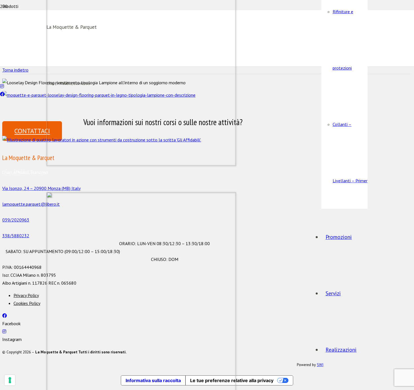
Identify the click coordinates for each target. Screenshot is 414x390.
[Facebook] (2, 94)
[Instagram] (2, 86)
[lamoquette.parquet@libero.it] (1, 78)
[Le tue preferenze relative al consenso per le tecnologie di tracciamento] (10, 380)
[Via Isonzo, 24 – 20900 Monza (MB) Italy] (162, 180)
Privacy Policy (26, 295)
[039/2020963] (1, 70)
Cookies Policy (27, 303)
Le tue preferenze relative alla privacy (231, 380)
